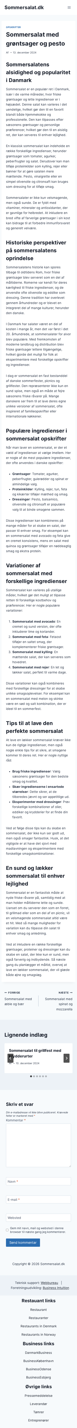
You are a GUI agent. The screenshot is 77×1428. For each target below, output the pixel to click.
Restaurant (38, 1310)
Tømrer (38, 1412)
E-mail (14, 1200)
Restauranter (38, 1318)
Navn (13, 1181)
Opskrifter (13, 27)
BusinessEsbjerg (38, 1377)
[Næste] (67, 1058)
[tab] (31, 1076)
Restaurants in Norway (38, 1334)
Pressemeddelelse (39, 1396)
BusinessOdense (38, 1369)
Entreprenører (38, 1420)
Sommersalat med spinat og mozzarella (59, 1001)
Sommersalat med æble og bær (18, 998)
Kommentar (16, 1120)
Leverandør (38, 1404)
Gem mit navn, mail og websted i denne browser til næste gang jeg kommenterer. (38, 1230)
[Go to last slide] (10, 1058)
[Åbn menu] (69, 7)
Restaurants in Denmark (39, 1326)
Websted (14, 1218)
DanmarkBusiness (38, 1353)
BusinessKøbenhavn (38, 1361)
